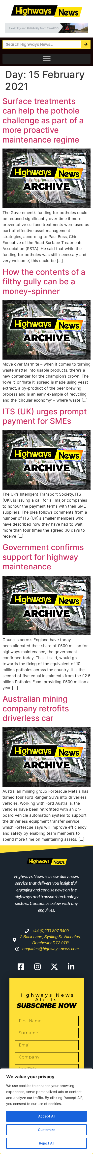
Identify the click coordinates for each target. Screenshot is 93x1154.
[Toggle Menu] (47, 59)
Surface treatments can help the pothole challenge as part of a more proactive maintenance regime (43, 120)
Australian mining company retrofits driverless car (35, 708)
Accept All (46, 1116)
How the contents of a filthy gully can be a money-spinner (43, 281)
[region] (46, 1111)
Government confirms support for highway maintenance (43, 556)
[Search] (85, 44)
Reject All (46, 1143)
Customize (46, 1129)
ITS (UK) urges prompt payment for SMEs (44, 416)
